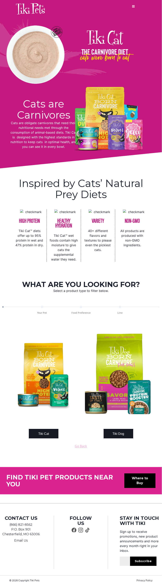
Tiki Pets (34, 580)
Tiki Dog (118, 433)
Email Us (21, 540)
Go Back (81, 446)
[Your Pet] (42, 307)
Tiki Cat (43, 433)
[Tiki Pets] (30, 8)
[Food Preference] (81, 307)
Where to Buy (140, 480)
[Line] (120, 307)
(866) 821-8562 (20, 525)
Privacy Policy (145, 580)
